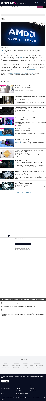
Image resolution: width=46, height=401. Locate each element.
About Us (3, 385)
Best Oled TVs (25, 367)
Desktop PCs (3, 86)
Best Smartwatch (25, 369)
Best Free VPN (5, 365)
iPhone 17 (28, 15)
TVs (15, 6)
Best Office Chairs (37, 369)
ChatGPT (34, 15)
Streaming (19, 6)
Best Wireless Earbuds (37, 367)
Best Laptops (16, 363)
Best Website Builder (6, 369)
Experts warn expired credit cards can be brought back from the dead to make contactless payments (23, 299)
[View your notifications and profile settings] (35, 3)
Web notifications (19, 390)
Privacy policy (18, 388)
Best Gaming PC (16, 367)
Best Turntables (37, 363)
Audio (28, 6)
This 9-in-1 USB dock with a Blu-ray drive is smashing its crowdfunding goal (18, 306)
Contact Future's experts (20, 385)
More (33, 6)
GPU (1, 97)
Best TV (25, 365)
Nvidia (16, 57)
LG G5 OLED (20, 15)
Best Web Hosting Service (5, 367)
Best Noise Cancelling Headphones (36, 365)
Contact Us (32, 385)
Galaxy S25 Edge (12, 15)
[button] (43, 2)
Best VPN (5, 363)
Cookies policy (33, 388)
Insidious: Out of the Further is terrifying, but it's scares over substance (17, 302)
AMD (2, 50)
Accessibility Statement (34, 390)
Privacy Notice (27, 246)
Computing (7, 6)
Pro (1, 150)
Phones (2, 6)
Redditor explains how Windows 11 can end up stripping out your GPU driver (18, 309)
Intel (21, 57)
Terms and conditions (5, 388)
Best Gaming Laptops (16, 365)
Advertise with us (4, 390)
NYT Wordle (41, 15)
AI (12, 6)
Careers (2, 393)
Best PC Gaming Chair (16, 369)
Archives (29, 192)
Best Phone (25, 363)
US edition (24, 397)
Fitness (24, 6)
